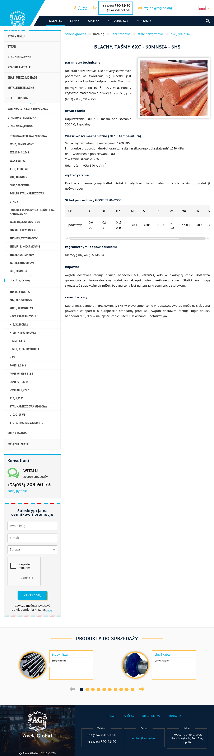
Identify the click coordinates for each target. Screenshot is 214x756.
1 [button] (81, 689)
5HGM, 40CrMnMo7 (22, 254)
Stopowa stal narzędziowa (28, 136)
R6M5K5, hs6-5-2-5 (21, 373)
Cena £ (75, 21)
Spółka (93, 21)
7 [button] (115, 689)
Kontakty (144, 21)
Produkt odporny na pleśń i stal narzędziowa (32, 211)
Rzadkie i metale (19, 67)
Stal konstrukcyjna (22, 117)
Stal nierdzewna (19, 57)
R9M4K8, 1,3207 (19, 390)
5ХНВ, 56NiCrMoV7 (22, 144)
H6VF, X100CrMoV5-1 (23, 316)
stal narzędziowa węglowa (28, 406)
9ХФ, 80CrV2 (17, 160)
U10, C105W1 (17, 414)
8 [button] (121, 689)
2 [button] (87, 689)
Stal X (14, 201)
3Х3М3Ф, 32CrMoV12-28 (25, 221)
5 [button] (104, 689)
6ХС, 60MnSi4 (18, 271)
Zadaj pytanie (17, 491)
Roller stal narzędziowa (27, 193)
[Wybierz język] (204, 8)
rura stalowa (17, 432)
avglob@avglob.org (158, 8)
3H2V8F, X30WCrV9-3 (23, 230)
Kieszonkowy (118, 21)
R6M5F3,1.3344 (19, 381)
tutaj (49, 610)
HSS (12, 357)
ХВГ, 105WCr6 (18, 177)
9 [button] (127, 689)
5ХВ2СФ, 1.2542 (19, 152)
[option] (55, 665)
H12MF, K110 (17, 340)
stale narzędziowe (20, 126)
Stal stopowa (18, 98)
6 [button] (110, 689)
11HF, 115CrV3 (19, 169)
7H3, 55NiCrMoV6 (21, 299)
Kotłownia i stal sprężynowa (28, 109)
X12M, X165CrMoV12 (23, 332)
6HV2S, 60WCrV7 (20, 291)
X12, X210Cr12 (19, 324)
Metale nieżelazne (21, 88)
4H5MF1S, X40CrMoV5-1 (25, 246)
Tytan (12, 47)
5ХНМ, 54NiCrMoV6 (22, 262)
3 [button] (93, 689)
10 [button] (132, 689)
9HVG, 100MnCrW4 (21, 308)
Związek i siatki (18, 444)
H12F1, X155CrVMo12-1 (24, 349)
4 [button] (98, 689)
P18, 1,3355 (16, 398)
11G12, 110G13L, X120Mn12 (26, 422)
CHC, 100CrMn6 (19, 185)
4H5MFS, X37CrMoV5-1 (24, 238)
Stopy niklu (16, 36)
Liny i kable (162, 654)
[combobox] (83, 7)
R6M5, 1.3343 (18, 365)
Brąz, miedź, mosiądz (22, 77)
